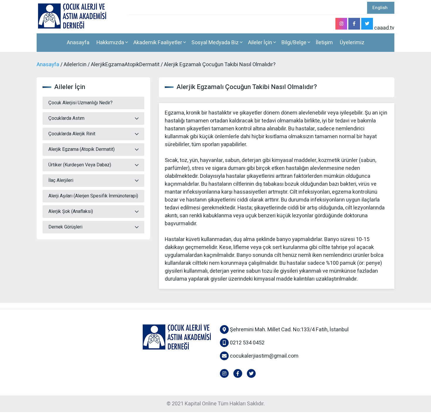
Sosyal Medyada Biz (215, 43)
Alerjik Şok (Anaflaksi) (70, 211)
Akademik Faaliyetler (158, 43)
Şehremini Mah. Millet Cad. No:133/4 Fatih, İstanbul (289, 330)
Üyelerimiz (352, 43)
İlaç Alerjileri (60, 180)
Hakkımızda (110, 43)
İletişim (324, 43)
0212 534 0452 (246, 343)
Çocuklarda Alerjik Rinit (71, 133)
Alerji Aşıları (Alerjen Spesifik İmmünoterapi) (93, 195)
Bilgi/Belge (294, 43)
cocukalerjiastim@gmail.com (264, 356)
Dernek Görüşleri (65, 227)
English (380, 7)
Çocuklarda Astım (66, 118)
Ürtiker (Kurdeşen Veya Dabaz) (79, 164)
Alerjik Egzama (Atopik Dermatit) (81, 149)
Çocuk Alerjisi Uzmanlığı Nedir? (80, 102)
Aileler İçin (260, 43)
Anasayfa (78, 43)
